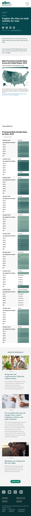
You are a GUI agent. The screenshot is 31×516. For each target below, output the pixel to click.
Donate (5, 501)
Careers (19, 501)
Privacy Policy (4, 510)
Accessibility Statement (21, 510)
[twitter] (3, 492)
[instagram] (15, 492)
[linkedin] (21, 492)
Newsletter (20, 498)
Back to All (15, 481)
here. (9, 52)
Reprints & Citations (12, 510)
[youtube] (9, 492)
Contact (5, 498)
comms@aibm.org (16, 30)
